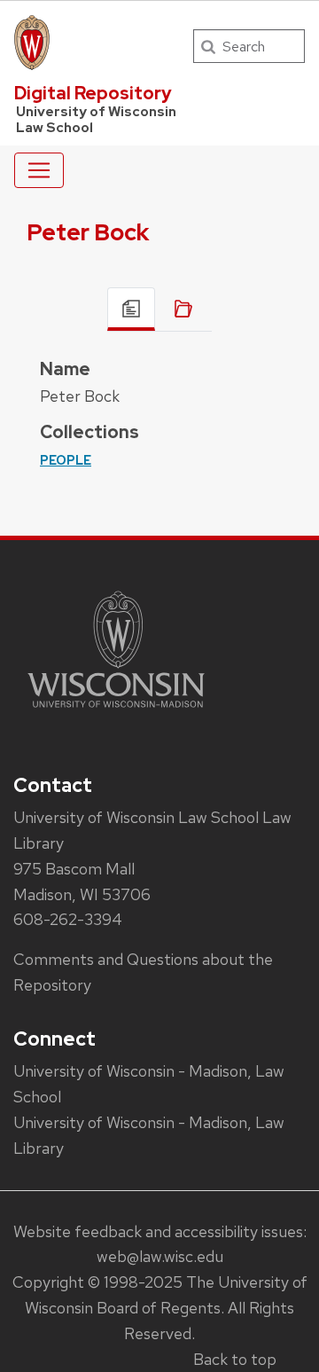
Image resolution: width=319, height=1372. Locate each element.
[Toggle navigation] (39, 170)
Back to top (234, 1359)
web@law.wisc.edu (160, 1256)
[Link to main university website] (116, 711)
